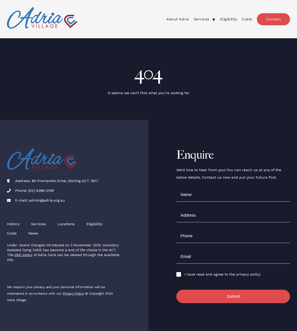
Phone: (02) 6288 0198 (34, 190)
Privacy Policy (73, 293)
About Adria (177, 19)
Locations (66, 224)
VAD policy (23, 255)
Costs (247, 19)
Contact (273, 19)
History (13, 224)
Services (202, 19)
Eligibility (228, 19)
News (33, 233)
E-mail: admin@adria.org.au (40, 200)
